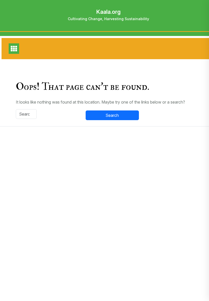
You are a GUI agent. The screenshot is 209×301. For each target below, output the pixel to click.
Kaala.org (108, 11)
